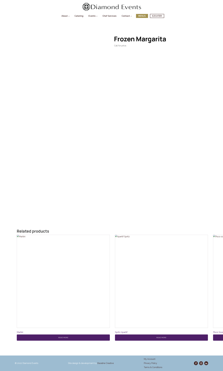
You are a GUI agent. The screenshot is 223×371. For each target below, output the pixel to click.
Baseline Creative (105, 363)
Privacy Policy (150, 363)
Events (92, 16)
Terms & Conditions (153, 367)
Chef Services (109, 16)
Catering (78, 16)
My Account (149, 359)
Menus (142, 16)
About (64, 16)
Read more (63, 337)
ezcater (157, 16)
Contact (126, 16)
